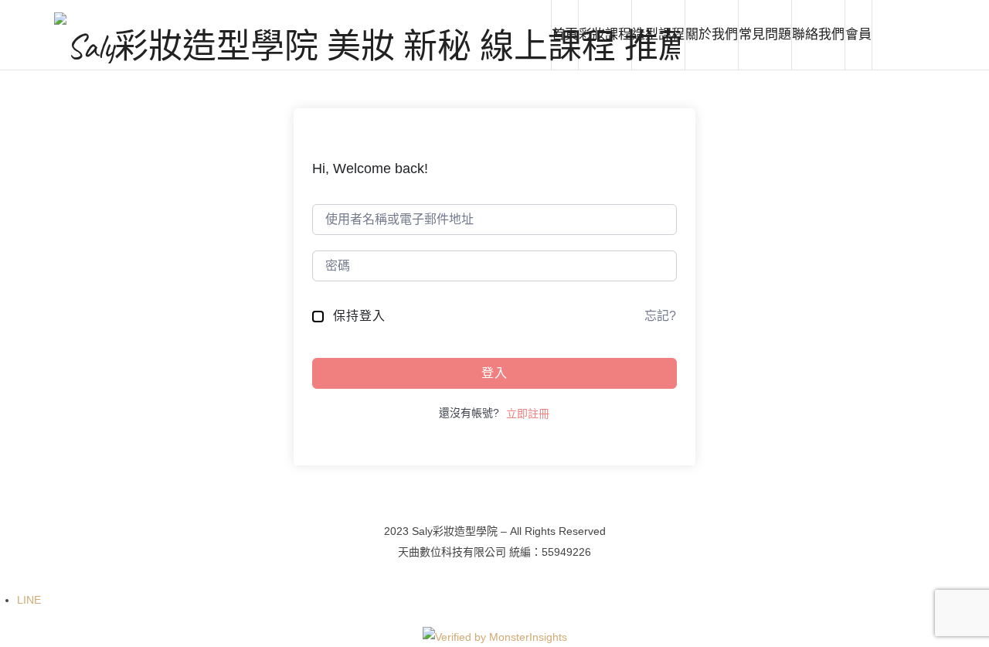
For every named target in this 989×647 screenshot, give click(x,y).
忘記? (660, 315)
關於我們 (711, 34)
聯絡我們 (818, 34)
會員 (858, 34)
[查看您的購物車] (903, 35)
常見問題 (765, 34)
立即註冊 (527, 413)
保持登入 (359, 315)
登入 (494, 373)
